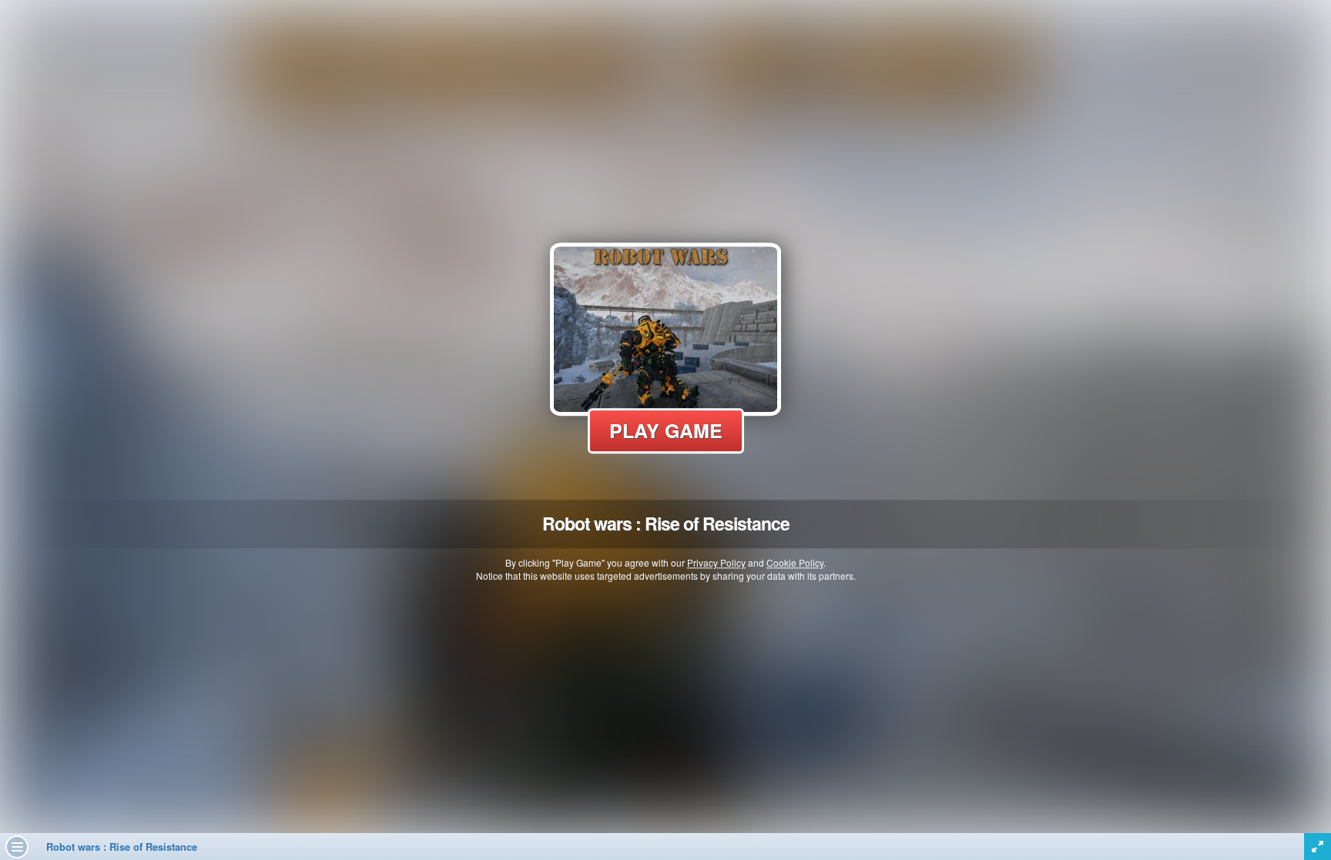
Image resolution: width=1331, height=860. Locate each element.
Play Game (665, 430)
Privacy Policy (716, 562)
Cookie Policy (794, 562)
